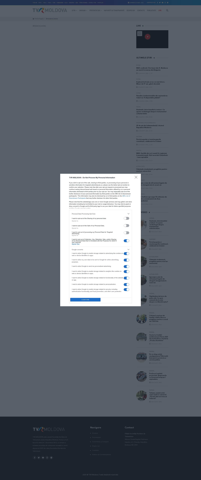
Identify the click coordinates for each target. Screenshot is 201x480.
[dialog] (100, 240)
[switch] (126, 218)
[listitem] (100, 214)
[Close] (137, 178)
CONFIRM (85, 300)
